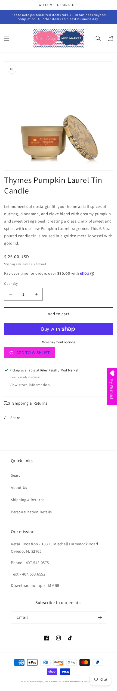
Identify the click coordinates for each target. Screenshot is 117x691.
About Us (19, 487)
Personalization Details (31, 511)
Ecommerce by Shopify (83, 681)
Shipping (10, 264)
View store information (30, 384)
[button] (7, 38)
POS (61, 681)
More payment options (58, 342)
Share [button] (15, 417)
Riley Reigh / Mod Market (44, 681)
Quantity (11, 283)
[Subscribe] (100, 617)
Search (17, 475)
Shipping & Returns (28, 499)
